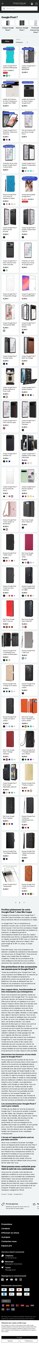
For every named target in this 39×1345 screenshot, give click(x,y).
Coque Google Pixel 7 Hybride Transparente (29, 164)
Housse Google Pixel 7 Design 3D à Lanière (10, 684)
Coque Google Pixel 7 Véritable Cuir (10, 454)
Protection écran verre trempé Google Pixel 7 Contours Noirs (10, 165)
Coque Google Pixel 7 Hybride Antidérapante (10, 66)
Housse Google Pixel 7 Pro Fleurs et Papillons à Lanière (9, 196)
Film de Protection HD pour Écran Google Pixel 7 (28, 132)
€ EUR (5, 1301)
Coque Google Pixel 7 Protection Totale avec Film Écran (10, 132)
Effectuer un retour (10, 1233)
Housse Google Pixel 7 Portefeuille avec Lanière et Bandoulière (10, 652)
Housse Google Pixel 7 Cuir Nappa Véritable (10, 852)
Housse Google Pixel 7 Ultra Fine (28, 651)
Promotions (6, 1224)
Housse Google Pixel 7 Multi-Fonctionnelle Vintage (28, 853)
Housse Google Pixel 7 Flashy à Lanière (28, 784)
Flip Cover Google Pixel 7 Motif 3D (27, 620)
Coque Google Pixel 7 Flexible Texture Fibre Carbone (29, 229)
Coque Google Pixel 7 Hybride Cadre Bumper (29, 325)
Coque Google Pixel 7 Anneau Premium (29, 388)
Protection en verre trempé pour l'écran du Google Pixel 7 (28, 262)
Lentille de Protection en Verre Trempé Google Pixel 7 (28, 101)
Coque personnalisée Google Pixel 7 (28, 195)
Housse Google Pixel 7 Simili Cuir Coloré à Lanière (28, 886)
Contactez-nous (9, 1241)
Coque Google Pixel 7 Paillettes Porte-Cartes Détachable (29, 455)
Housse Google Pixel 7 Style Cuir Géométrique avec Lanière (28, 819)
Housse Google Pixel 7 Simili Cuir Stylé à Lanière (9, 718)
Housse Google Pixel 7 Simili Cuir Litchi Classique (9, 588)
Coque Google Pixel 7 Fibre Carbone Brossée (10, 229)
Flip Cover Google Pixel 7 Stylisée (8, 817)
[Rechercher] (4, 8)
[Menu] (7, 4)
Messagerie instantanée (13, 1264)
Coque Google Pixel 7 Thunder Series (10, 357)
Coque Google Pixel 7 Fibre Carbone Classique (29, 422)
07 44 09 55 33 (10, 1258)
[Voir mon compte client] (32, 3)
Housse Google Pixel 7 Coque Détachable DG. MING (28, 588)
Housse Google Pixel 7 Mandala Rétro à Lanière (28, 685)
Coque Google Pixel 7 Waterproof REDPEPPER (29, 67)
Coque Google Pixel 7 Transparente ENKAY (29, 295)
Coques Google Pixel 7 (8, 29)
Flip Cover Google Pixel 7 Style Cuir (27, 521)
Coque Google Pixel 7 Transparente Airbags (10, 295)
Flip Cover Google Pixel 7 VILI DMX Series (27, 555)
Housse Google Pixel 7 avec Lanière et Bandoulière (9, 521)
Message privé (10, 1270)
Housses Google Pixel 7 (22, 29)
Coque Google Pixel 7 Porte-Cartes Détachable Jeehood (10, 785)
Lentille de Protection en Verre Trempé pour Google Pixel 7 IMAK (10, 101)
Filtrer (7, 41)
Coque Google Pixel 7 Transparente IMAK (10, 324)
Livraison (5, 1228)
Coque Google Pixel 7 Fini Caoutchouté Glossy (10, 488)
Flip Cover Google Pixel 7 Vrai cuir (8, 620)
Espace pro (6, 1246)
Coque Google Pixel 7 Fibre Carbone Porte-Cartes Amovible (10, 262)
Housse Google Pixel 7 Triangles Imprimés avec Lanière (28, 751)
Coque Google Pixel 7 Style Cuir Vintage (29, 357)
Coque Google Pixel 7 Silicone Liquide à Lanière (29, 488)
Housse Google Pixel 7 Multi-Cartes (9, 554)
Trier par (18, 39)
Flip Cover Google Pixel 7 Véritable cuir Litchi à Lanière (28, 718)
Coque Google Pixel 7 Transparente (10, 885)
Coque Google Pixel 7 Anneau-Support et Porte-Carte (10, 389)
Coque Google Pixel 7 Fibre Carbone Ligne (10, 421)
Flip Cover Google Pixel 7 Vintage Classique (8, 751)
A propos (5, 1237)
